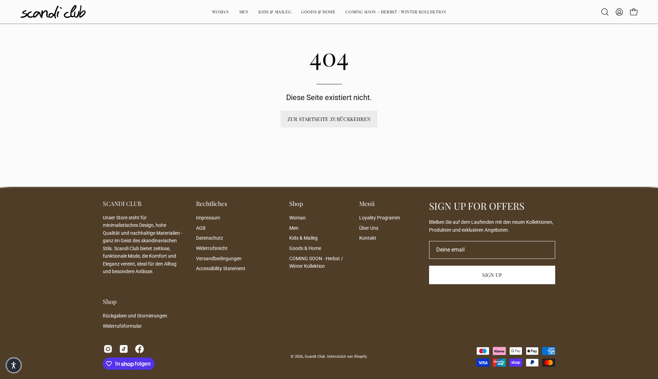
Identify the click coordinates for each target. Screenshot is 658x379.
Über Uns (368, 228)
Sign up (492, 275)
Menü (367, 203)
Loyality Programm (379, 218)
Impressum (208, 218)
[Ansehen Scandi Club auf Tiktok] (124, 349)
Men (293, 228)
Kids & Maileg (303, 238)
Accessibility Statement (220, 269)
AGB (201, 228)
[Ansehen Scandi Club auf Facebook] (139, 349)
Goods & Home (305, 248)
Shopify (360, 356)
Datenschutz (209, 238)
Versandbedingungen (219, 258)
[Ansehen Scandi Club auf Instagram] (108, 349)
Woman (297, 218)
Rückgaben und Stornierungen (135, 316)
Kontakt (367, 238)
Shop (296, 203)
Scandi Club (315, 356)
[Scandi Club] (53, 12)
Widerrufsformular (122, 326)
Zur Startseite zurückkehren (329, 118)
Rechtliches (211, 203)
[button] (395, 12)
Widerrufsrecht (212, 248)
